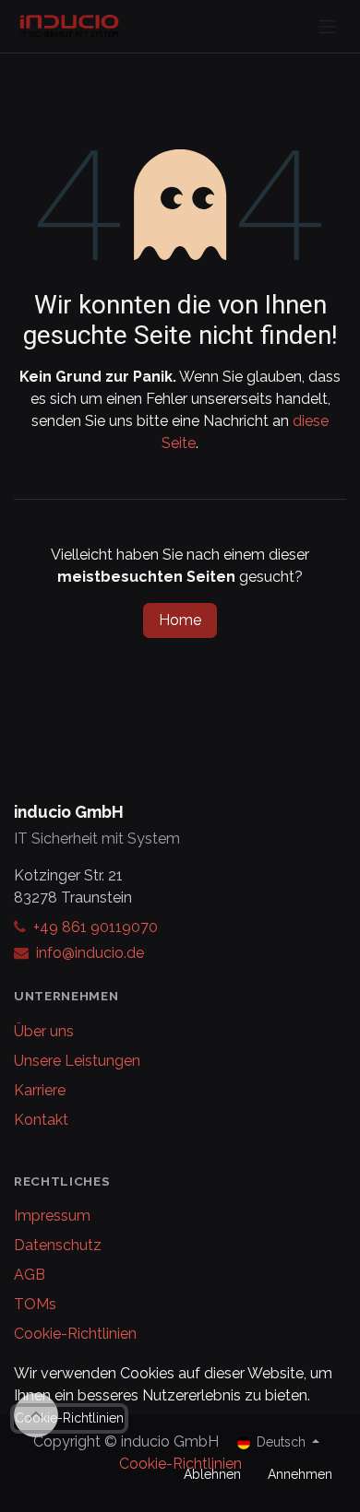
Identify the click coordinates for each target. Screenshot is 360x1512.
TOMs (35, 1304)
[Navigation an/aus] (327, 26)
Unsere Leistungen (77, 1060)
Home (180, 620)
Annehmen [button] (300, 1474)
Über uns (44, 1031)
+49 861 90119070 (95, 927)
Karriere (40, 1090)
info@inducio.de (90, 953)
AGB (29, 1274)
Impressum (52, 1215)
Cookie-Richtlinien (75, 1333)
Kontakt (41, 1119)
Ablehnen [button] (212, 1474)
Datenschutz (58, 1245)
